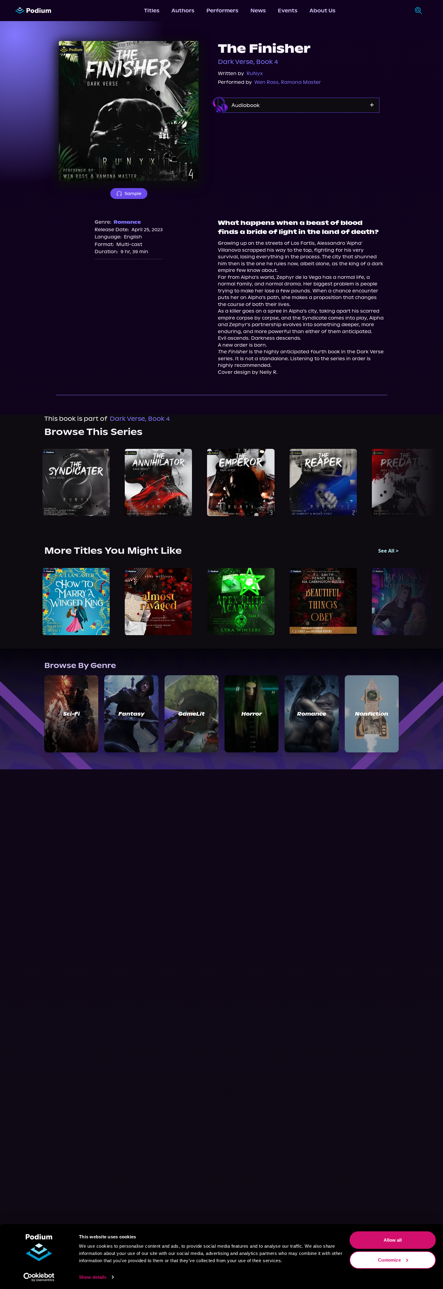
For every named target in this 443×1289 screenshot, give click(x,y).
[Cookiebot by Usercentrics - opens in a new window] (39, 1277)
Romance (127, 222)
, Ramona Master (299, 82)
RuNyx (255, 73)
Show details (92, 1277)
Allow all (393, 1240)
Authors (182, 11)
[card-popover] (76, 482)
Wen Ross (266, 82)
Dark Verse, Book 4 (248, 62)
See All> (388, 550)
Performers (222, 11)
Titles (151, 11)
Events (287, 11)
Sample (132, 193)
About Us (322, 11)
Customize (389, 1259)
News (258, 11)
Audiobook (245, 105)
